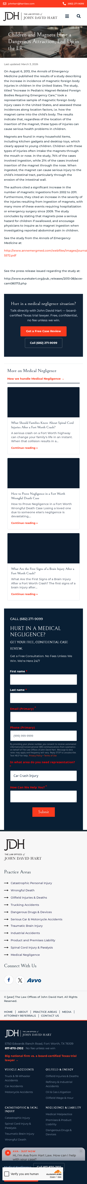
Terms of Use (50, 755)
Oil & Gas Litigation (58, 1092)
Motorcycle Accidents (19, 1092)
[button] (69, 16)
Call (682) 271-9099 (43, 343)
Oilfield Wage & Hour (59, 1097)
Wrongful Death (15, 1139)
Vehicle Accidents (19, 1069)
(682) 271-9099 (31, 619)
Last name (18, 690)
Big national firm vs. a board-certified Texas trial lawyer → (40, 1058)
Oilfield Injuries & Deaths (62, 1076)
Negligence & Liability (63, 1107)
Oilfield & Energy (59, 1069)
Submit (43, 812)
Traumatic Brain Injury (19, 1133)
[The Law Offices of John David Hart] (28, 1034)
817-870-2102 (14, 1048)
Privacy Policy (35, 755)
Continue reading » (24, 447)
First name (18, 671)
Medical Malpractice (59, 1114)
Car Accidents (14, 1086)
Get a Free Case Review (43, 331)
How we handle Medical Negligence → (35, 378)
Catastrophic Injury (17, 1117)
